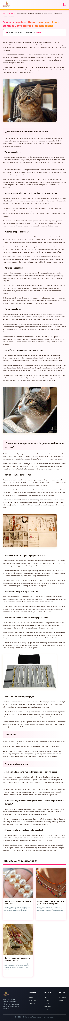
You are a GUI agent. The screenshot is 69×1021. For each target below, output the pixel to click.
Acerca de (32, 1000)
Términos (62, 1000)
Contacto (32, 1004)
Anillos (46, 1010)
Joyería (46, 998)
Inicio (4, 14)
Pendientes (47, 1007)
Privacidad (62, 998)
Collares (10, 14)
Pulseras (47, 1000)
